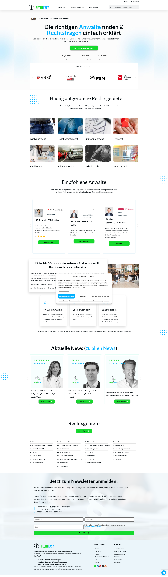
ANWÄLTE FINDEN (77, 7)
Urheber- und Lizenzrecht (85, 233)
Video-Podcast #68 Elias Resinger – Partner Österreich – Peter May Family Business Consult (83, 394)
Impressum (106, 301)
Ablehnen (83, 296)
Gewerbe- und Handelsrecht (43, 228)
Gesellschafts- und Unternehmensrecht (46, 226)
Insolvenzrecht (38, 138)
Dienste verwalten (64, 291)
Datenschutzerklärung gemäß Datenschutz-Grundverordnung (86, 301)
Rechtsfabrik (51, 214)
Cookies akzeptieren (66, 296)
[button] (33, 78)
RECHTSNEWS (93, 7)
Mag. (111, 219)
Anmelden (84, 533)
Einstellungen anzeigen (100, 296)
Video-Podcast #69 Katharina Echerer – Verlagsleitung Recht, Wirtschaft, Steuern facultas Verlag (45, 394)
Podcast (126, 1)
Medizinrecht (120, 166)
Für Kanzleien (135, 1)
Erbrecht (118, 138)
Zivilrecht (37, 232)
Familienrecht (37, 166)
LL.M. (57, 220)
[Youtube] (100, 566)
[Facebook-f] (95, 566)
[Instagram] (103, 566)
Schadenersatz (66, 166)
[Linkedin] (98, 566)
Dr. (40, 220)
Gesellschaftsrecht (68, 138)
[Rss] (105, 566)
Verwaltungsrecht (40, 230)
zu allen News (101, 348)
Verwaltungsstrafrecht (53, 230)
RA (36, 220)
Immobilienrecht (94, 138)
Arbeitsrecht (92, 166)
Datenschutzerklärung (92, 527)
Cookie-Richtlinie (63, 301)
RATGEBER (61, 7)
